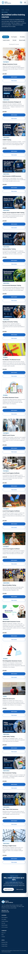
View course (14, 80)
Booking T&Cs (5, 942)
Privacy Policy (4, 944)
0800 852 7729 (5, 910)
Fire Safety (22, 36)
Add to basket (14, 77)
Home (3, 9)
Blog (2, 934)
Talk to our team (19, 889)
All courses (5, 36)
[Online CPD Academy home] (6, 2)
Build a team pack (8, 889)
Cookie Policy (4, 946)
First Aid (14, 40)
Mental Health (22, 40)
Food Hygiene (14, 36)
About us (3, 932)
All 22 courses (5, 927)
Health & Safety (6, 40)
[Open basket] (21, 2)
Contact (3, 936)
